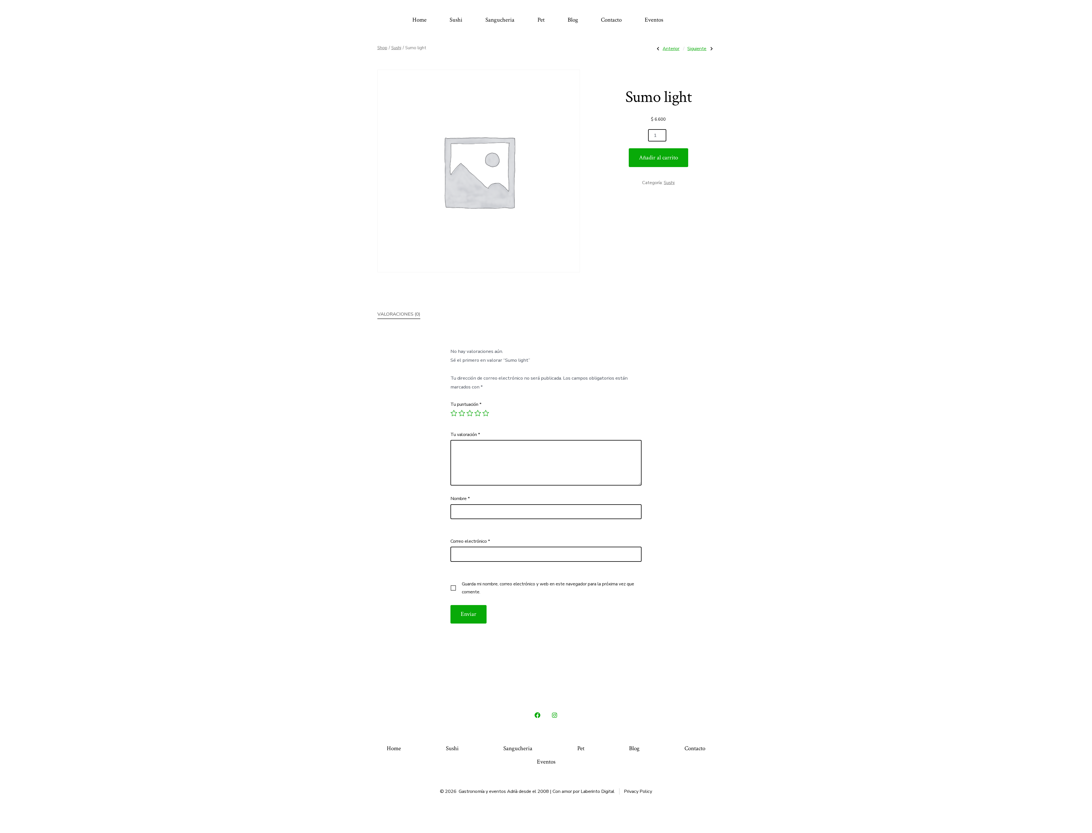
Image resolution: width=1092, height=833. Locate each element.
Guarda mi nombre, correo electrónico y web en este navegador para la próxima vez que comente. (548, 588)
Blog (573, 20)
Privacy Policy (638, 791)
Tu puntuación (465, 404)
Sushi (456, 20)
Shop (382, 48)
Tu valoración (465, 434)
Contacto (611, 20)
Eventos (654, 20)
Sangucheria (499, 20)
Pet (541, 20)
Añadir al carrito (658, 157)
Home (419, 20)
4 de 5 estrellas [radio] (477, 413)
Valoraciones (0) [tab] (398, 314)
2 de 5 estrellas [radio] (461, 413)
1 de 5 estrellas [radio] (453, 413)
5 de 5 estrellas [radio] (485, 413)
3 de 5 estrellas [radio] (469, 413)
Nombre (460, 498)
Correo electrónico (470, 541)
